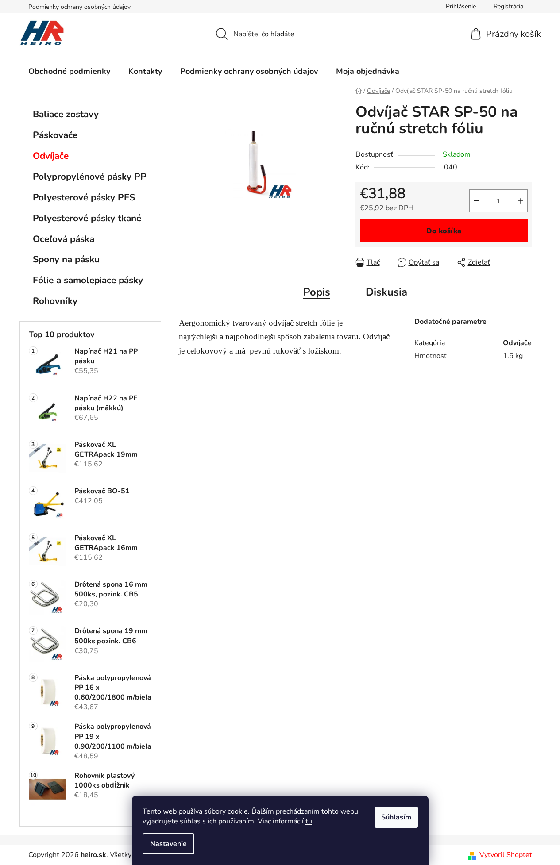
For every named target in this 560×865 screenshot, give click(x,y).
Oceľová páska (63, 239)
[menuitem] (69, 71)
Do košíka (443, 231)
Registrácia (508, 6)
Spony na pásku (66, 259)
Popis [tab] (316, 292)
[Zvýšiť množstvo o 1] (520, 201)
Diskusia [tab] (386, 292)
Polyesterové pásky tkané (87, 218)
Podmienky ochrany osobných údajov (79, 7)
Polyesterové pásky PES (84, 197)
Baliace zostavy (66, 114)
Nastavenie (168, 844)
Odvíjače (51, 156)
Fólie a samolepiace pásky (88, 280)
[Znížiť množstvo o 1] (476, 201)
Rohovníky (55, 301)
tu (308, 821)
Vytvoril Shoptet (505, 855)
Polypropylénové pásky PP (90, 176)
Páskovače (55, 135)
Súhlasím (396, 817)
